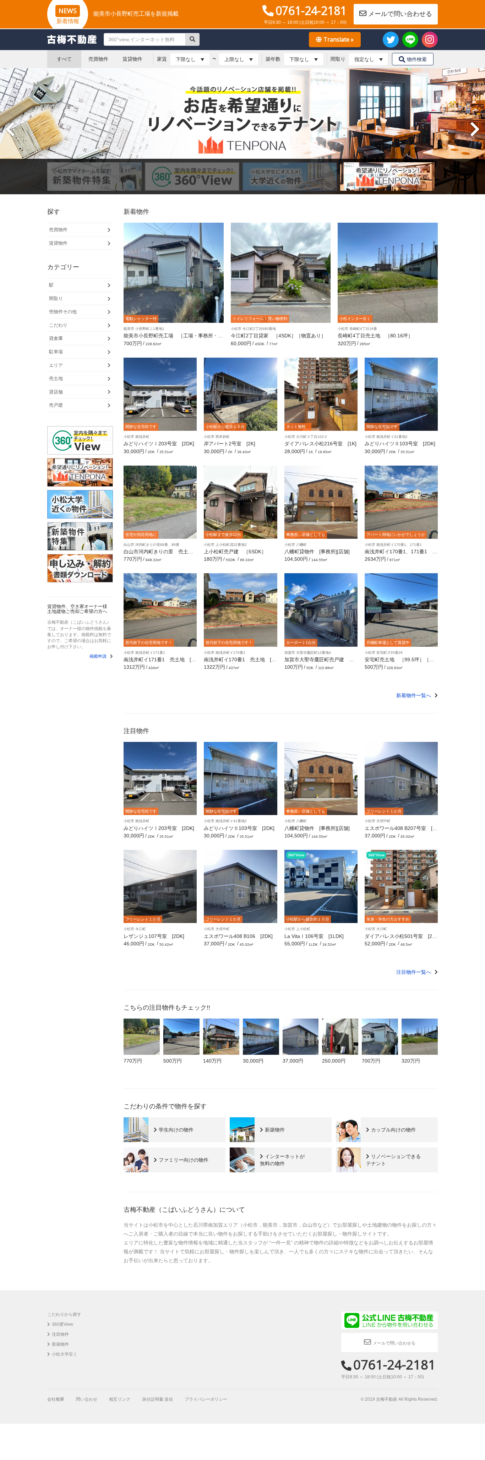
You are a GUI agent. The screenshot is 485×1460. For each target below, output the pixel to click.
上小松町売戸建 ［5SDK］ (235, 551)
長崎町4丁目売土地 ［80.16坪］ (375, 335)
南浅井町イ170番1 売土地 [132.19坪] (240, 662)
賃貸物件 (132, 59)
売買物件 (98, 59)
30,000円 (253, 1061)
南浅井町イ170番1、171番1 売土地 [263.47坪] (401, 554)
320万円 (411, 1061)
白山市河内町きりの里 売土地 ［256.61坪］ (161, 554)
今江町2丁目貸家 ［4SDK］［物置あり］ (278, 335)
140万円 (212, 1061)
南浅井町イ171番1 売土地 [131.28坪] (160, 662)
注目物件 (60, 1334)
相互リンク (119, 1399)
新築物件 (60, 1344)
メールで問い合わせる (400, 13)
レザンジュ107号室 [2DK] (154, 936)
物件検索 (417, 59)
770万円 (133, 1061)
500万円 (172, 1061)
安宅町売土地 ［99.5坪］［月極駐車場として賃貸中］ (399, 662)
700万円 (371, 1061)
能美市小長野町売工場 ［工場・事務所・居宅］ (173, 338)
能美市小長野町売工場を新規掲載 (136, 14)
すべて (64, 59)
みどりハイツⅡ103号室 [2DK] (400, 443)
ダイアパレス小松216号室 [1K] (320, 443)
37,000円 (293, 1061)
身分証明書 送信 (157, 1399)
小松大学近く (64, 1354)
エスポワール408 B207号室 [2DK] (400, 830)
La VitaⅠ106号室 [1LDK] (314, 936)
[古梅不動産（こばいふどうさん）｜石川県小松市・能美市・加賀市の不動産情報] (72, 39)
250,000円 (333, 1061)
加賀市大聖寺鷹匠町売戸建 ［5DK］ (320, 662)
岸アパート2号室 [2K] (229, 443)
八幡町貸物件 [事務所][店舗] (317, 551)
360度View (62, 1324)
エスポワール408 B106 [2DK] (238, 936)
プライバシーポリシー (206, 1399)
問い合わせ (86, 1399)
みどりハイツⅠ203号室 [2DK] (159, 443)
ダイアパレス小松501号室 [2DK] (400, 938)
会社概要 (55, 1399)
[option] (242, 131)
